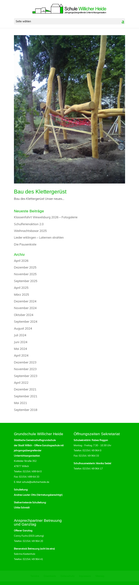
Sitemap (99, 575)
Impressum (85, 575)
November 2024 (25, 308)
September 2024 (25, 321)
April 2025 (21, 288)
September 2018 (25, 410)
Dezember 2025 (25, 267)
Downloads (50, 575)
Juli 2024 (20, 335)
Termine (34, 575)
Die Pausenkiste (25, 244)
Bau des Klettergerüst (40, 192)
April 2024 (21, 355)
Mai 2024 (20, 349)
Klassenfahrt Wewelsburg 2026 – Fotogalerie (45, 217)
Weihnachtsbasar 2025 (30, 231)
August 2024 (23, 328)
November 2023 (25, 369)
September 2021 (25, 396)
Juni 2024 (20, 342)
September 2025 (25, 281)
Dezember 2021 (25, 389)
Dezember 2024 (25, 301)
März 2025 (21, 294)
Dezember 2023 (25, 362)
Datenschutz (67, 575)
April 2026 (21, 261)
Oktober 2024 (23, 315)
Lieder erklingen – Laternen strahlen (39, 237)
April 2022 (21, 382)
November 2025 (25, 274)
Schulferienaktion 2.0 (29, 224)
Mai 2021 (20, 403)
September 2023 (25, 376)
